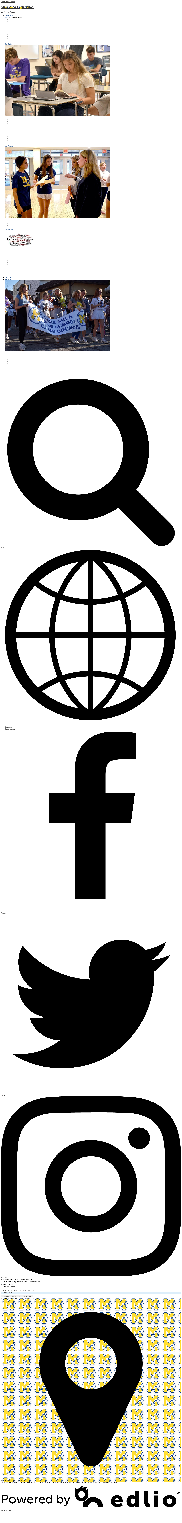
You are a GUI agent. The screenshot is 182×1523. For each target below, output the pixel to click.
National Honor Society (17, 356)
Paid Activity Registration (17, 354)
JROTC (12, 359)
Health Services (14, 29)
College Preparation (15, 260)
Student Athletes (14, 268)
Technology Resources (16, 142)
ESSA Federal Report (16, 40)
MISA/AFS (13, 357)
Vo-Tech (12, 361)
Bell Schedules (14, 125)
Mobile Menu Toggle (8, 12)
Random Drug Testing (16, 123)
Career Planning (14, 264)
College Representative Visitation (20, 257)
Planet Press (13, 34)
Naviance (12, 255)
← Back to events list (9, 1296)
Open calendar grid (25, 1296)
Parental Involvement (16, 223)
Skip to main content (8, 2)
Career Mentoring (15, 266)
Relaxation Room (15, 275)
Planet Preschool (14, 38)
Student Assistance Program (18, 127)
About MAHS (14, 19)
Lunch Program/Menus (17, 25)
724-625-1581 (11, 1480)
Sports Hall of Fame (16, 36)
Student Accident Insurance (18, 225)
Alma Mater (13, 33)
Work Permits (13, 274)
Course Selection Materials (18, 129)
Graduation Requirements (17, 133)
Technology (13, 27)
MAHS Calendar (6, 1292)
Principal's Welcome (16, 21)
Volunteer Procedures (16, 227)
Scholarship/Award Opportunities (20, 270)
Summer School (14, 272)
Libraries (12, 31)
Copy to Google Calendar (9, 1291)
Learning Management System (19, 119)
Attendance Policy (15, 135)
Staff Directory (14, 23)
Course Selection (15, 258)
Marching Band (14, 363)
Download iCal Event (27, 1291)
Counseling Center (15, 251)
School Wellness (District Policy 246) (21, 138)
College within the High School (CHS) (22, 136)
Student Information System (18, 117)
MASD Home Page (15, 42)
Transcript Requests (15, 144)
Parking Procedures (15, 131)
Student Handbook (15, 121)
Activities (12, 352)
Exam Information (15, 140)
